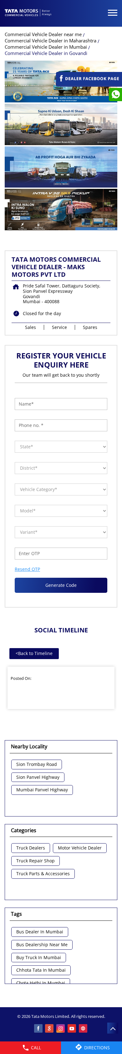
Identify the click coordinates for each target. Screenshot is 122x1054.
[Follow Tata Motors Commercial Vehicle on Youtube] (72, 1029)
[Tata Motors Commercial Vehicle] (28, 13)
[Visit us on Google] (49, 1029)
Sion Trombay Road (36, 764)
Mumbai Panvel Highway (42, 790)
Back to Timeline (34, 653)
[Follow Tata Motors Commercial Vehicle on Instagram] (61, 1029)
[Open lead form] (89, 84)
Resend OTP (27, 569)
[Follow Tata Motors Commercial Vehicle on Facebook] (38, 1029)
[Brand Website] (83, 1029)
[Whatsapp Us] (115, 94)
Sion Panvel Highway (37, 777)
